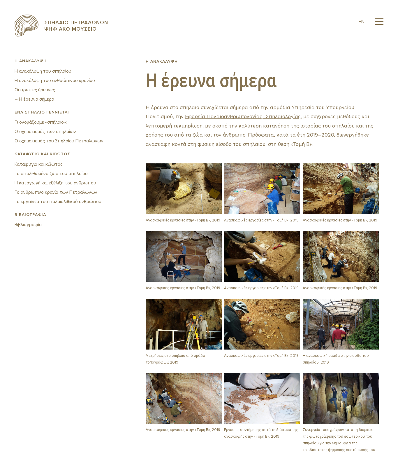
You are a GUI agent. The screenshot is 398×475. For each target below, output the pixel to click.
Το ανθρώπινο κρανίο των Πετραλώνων (56, 192)
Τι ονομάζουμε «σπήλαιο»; (41, 122)
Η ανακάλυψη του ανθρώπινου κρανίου (55, 80)
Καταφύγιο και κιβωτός (39, 164)
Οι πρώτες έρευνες (35, 90)
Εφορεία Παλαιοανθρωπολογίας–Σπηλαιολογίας (243, 116)
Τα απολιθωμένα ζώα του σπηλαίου (51, 174)
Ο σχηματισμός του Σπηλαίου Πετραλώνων (59, 141)
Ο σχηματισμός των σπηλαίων (45, 132)
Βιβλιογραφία (28, 225)
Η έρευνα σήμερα (36, 99)
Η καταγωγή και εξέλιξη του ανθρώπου (55, 183)
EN (361, 22)
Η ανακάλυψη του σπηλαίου (43, 71)
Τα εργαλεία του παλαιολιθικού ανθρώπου (58, 202)
